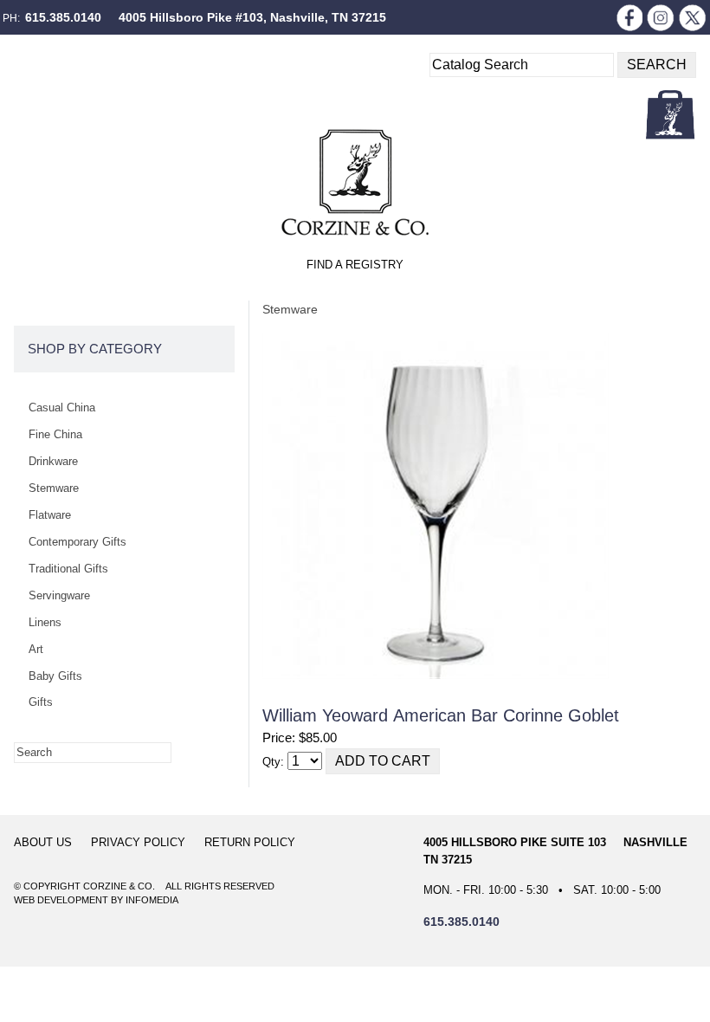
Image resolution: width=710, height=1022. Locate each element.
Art (36, 649)
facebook (628, 17)
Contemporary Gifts (77, 541)
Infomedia (152, 900)
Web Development (61, 900)
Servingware (59, 595)
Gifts (41, 701)
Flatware (50, 514)
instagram (660, 17)
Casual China (62, 407)
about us (43, 842)
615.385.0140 (63, 17)
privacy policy (138, 842)
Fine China (55, 434)
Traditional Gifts (68, 568)
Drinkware (53, 461)
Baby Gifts (55, 675)
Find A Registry (355, 264)
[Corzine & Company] (355, 182)
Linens (45, 622)
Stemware (290, 309)
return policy (249, 842)
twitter (693, 17)
